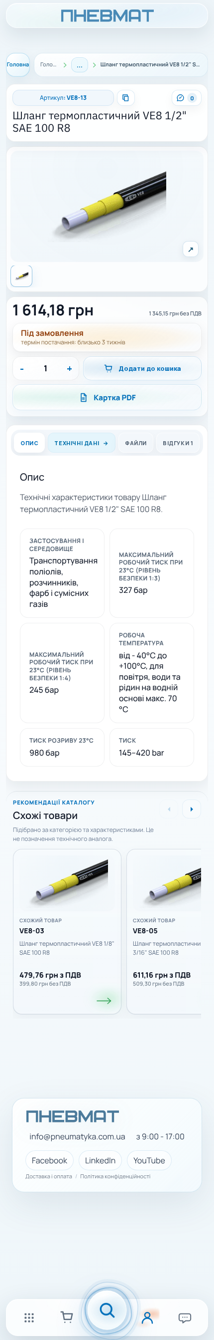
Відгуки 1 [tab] (178, 443)
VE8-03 (31, 931)
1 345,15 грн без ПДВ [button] (175, 313)
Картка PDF (115, 397)
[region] (107, 928)
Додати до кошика (149, 368)
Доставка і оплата (48, 1176)
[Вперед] (191, 809)
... (80, 64)
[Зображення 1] (21, 276)
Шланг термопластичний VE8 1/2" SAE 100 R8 (99, 122)
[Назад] (168, 809)
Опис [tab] (29, 443)
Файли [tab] (136, 443)
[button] (107, 206)
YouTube (149, 1160)
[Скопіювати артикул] (126, 98)
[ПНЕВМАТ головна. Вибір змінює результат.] (107, 15)
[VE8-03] (104, 1001)
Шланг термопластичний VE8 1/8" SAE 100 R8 (66, 948)
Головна (18, 64)
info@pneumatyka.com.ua (77, 1136)
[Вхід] (147, 1318)
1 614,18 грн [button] (53, 310)
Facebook (49, 1160)
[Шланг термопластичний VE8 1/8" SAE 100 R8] (67, 883)
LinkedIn (100, 1160)
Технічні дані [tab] (76, 443)
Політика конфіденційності (115, 1176)
